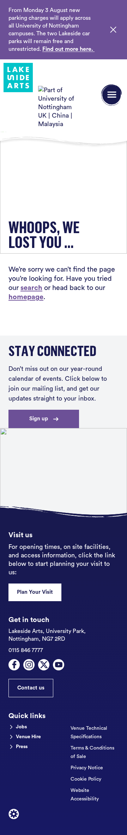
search (31, 287)
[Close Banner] (113, 29)
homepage (25, 297)
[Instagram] (29, 664)
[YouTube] (58, 664)
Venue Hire (28, 736)
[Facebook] (14, 664)
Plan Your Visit (35, 592)
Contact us (30, 688)
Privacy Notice (87, 767)
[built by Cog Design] (13, 814)
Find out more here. (68, 49)
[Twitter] (43, 664)
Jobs (21, 726)
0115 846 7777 (25, 650)
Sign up (38, 418)
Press (22, 746)
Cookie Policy (86, 779)
